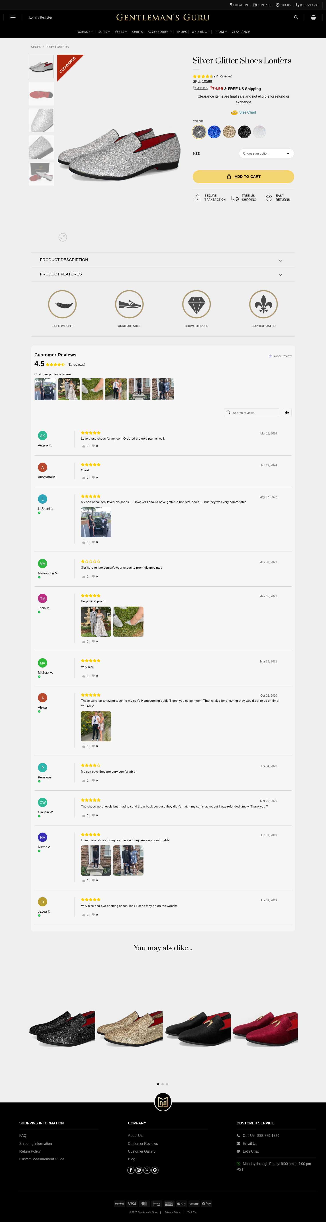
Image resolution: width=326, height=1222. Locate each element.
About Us (135, 1136)
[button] (13, 17)
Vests (119, 31)
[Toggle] (280, 261)
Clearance (241, 31)
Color (198, 121)
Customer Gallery (141, 1151)
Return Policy (30, 1151)
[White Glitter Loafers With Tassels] (259, 132)
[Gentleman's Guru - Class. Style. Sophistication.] (163, 18)
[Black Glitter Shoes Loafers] (244, 132)
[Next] (174, 149)
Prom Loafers (57, 47)
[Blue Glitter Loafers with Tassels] (214, 132)
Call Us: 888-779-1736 (261, 1136)
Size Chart (247, 112)
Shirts (137, 31)
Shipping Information (35, 1143)
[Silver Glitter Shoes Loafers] (199, 132)
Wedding (199, 31)
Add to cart (248, 177)
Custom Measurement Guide (41, 1159)
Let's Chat (251, 1151)
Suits (102, 31)
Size (196, 153)
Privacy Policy (172, 1212)
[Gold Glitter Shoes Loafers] (229, 132)
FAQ (22, 1136)
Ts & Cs (191, 1212)
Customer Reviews (143, 1143)
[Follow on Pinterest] (155, 1170)
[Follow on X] (147, 1170)
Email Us (250, 1143)
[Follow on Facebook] (131, 1170)
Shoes (182, 31)
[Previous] (65, 149)
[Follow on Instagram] (139, 1170)
